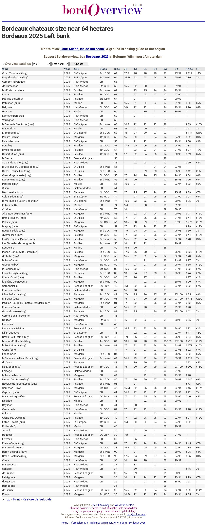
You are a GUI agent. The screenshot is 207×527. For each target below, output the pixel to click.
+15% (199, 124)
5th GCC (104, 85)
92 (135, 77)
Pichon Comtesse (12, 379)
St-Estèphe (80, 73)
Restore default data (37, 499)
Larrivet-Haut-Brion (13, 328)
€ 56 (188, 456)
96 (145, 145)
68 (115, 124)
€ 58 (188, 264)
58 (115, 141)
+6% (198, 154)
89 (145, 111)
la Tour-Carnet (10, 260)
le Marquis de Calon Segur (17, 200)
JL (145, 68)
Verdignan (8, 120)
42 (115, 387)
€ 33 (188, 328)
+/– (198, 68)
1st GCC (104, 94)
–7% (198, 149)
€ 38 (188, 141)
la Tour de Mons (11, 375)
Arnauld (6, 430)
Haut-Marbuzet (11, 141)
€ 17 (188, 332)
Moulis (78, 128)
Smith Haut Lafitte (12, 336)
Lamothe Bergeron (13, 115)
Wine (5, 68)
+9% (198, 141)
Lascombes (9, 353)
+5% (198, 103)
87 (115, 409)
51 (115, 226)
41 (115, 392)
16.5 (126, 85)
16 (125, 128)
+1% (198, 171)
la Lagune (8, 268)
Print (16, 499)
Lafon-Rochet (10, 422)
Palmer (6, 222)
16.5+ (127, 77)
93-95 (178, 166)
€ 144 (189, 132)
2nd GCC (105, 73)
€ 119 (189, 73)
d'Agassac (8, 481)
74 (115, 192)
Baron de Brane (11, 451)
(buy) (24, 73)
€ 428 (189, 341)
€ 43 (188, 383)
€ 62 (188, 311)
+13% (199, 217)
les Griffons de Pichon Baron (19, 239)
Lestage (7, 370)
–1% (198, 73)
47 (115, 285)
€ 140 (189, 379)
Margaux (79, 137)
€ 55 (188, 319)
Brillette (6, 413)
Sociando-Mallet (11, 162)
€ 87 (188, 277)
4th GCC (104, 137)
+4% (198, 107)
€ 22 (188, 392)
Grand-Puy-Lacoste (13, 175)
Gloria (5, 349)
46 (115, 307)
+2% (198, 277)
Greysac (7, 111)
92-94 (178, 90)
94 (155, 77)
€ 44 (188, 217)
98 (135, 73)
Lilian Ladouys (10, 332)
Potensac (7, 103)
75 (115, 209)
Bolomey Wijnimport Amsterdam (108, 522)
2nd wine (105, 77)
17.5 (126, 73)
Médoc (78, 103)
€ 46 (188, 387)
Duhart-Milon (9, 154)
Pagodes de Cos (12, 77)
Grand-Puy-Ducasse (13, 417)
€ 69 (188, 154)
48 (115, 260)
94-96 (178, 137)
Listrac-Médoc (82, 188)
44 (115, 349)
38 (115, 447)
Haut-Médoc (81, 81)
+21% (199, 132)
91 (135, 98)
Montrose (8, 132)
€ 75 (188, 294)
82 (115, 311)
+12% (199, 226)
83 (115, 341)
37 (115, 464)
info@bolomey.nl (136, 514)
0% (197, 77)
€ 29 (188, 162)
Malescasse (9, 464)
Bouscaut (7, 434)
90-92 (178, 77)
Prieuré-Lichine (10, 137)
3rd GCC (104, 196)
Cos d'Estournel (11, 73)
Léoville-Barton (11, 294)
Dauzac (6, 319)
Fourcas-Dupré (11, 307)
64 (115, 73)
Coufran (7, 209)
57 (115, 145)
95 (145, 90)
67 (115, 90)
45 (115, 315)
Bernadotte (8, 485)
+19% (199, 222)
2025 (67, 73)
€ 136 (189, 302)
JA (165, 68)
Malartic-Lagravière (13, 396)
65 (115, 85)
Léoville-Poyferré (12, 273)
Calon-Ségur (9, 196)
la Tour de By (9, 205)
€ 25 (188, 200)
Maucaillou (8, 128)
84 (115, 353)
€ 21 (188, 128)
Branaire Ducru (10, 217)
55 (115, 166)
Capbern (7, 392)
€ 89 (188, 192)
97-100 (179, 294)
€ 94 (188, 196)
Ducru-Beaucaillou (12, 171)
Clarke (6, 188)
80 (115, 264)
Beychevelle (9, 192)
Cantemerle (8, 409)
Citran (5, 460)
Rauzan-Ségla (10, 230)
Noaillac (7, 400)
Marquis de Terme (12, 447)
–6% (198, 332)
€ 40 (188, 239)
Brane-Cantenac (11, 456)
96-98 (178, 171)
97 (165, 73)
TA (135, 68)
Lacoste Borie (10, 179)
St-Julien (79, 166)
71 (115, 154)
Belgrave (7, 107)
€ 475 (189, 298)
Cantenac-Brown (11, 387)
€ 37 (188, 417)
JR (125, 68)
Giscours (7, 264)
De (155, 68)
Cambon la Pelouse (13, 81)
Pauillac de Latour (12, 98)
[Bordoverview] (102, 15)
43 (115, 358)
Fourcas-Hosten (11, 290)
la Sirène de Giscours (14, 281)
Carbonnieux (9, 285)
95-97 (178, 192)
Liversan (7, 439)
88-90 (178, 209)
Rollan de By (9, 426)
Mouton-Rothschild (13, 341)
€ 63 (188, 353)
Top (7, 499)
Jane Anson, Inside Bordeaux (82, 49)
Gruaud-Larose (11, 311)
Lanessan (8, 324)
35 (115, 481)
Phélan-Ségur (10, 443)
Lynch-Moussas (11, 149)
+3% (198, 137)
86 (135, 439)
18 (125, 132)
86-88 (178, 179)
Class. (104, 68)
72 (115, 162)
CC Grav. (104, 285)
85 (165, 111)
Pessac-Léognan (83, 158)
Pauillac (78, 90)
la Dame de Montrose (14, 124)
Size (117, 68)
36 (115, 473)
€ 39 (188, 77)
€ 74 (188, 273)
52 (115, 213)
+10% (199, 234)
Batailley (7, 145)
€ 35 (188, 447)
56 (115, 158)
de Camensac (10, 85)
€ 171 (189, 345)
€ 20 (188, 307)
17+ (126, 230)
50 (115, 234)
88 (165, 247)
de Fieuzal (8, 490)
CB (101, 81)
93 (145, 77)
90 (145, 85)
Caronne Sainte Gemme (16, 315)
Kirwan (6, 494)
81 (115, 298)
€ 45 (188, 443)
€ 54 (188, 175)
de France (8, 473)
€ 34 (188, 145)
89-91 (178, 85)
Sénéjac (7, 468)
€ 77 (188, 213)
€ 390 (189, 366)
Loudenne (8, 247)
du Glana (7, 362)
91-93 (178, 103)
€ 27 (188, 149)
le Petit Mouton (11, 345)
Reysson (7, 404)
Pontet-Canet (9, 277)
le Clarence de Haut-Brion (17, 358)
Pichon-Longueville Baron (17, 251)
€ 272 (189, 222)
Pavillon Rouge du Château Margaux (23, 302)
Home (64, 522)
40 (115, 413)
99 (145, 132)
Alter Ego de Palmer (13, 213)
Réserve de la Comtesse (16, 383)
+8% (198, 179)
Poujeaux (7, 183)
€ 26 (188, 107)
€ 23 (188, 103)
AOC (76, 68)
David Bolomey (101, 505)
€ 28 (188, 409)
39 (115, 430)
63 (115, 81)
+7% (198, 192)
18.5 (126, 222)
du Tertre (7, 256)
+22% (199, 298)
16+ (126, 107)
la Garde (7, 158)
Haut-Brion (8, 366)
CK (176, 68)
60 (115, 107)
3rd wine (105, 98)
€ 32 (188, 137)
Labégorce (8, 477)
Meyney (6, 226)
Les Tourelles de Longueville (18, 243)
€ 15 (188, 468)
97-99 (178, 73)
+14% (199, 490)
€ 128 (189, 171)
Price (189, 68)
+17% (199, 409)
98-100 (167, 298)
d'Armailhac (9, 234)
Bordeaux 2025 (97, 57)
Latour (6, 94)
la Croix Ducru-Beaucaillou (17, 166)
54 (115, 188)
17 (125, 154)
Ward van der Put (124, 505)
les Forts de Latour (13, 90)
